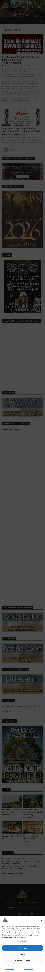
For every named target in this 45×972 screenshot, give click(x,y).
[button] (41, 920)
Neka (22, 954)
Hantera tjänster (22, 941)
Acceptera (22, 948)
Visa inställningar (22, 961)
